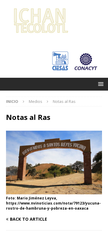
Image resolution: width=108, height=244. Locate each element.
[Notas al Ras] (54, 191)
